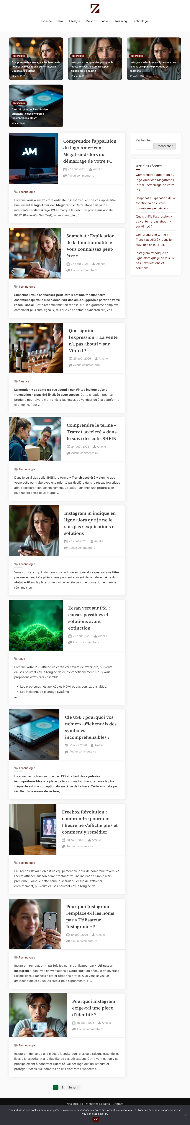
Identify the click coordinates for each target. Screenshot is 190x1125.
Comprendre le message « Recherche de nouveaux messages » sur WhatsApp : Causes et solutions (36, 66)
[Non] (185, 1115)
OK (96, 1119)
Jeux (60, 21)
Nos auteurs (75, 1104)
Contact (118, 1104)
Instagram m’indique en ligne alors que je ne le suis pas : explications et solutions (153, 66)
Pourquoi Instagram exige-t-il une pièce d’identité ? (93, 1008)
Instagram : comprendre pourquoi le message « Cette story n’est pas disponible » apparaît (92, 66)
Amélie (97, 169)
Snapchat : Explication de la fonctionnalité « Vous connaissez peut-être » (155, 203)
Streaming (120, 21)
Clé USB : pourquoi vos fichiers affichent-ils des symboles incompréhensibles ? (30, 113)
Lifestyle (74, 21)
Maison (90, 21)
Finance (46, 21)
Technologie (140, 21)
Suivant (73, 1087)
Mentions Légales (98, 1104)
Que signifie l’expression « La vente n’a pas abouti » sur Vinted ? (154, 221)
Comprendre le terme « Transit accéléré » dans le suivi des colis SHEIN (92, 432)
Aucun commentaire (81, 176)
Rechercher (144, 140)
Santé (104, 21)
